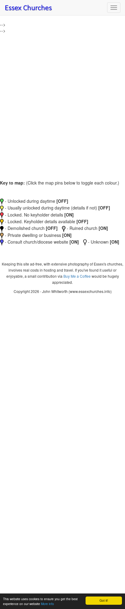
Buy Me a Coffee (77, 276)
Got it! (104, 600)
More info (47, 603)
